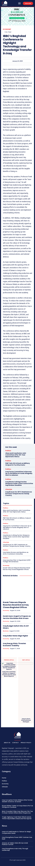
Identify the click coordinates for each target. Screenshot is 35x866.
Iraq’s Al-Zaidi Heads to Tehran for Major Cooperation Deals (16, 832)
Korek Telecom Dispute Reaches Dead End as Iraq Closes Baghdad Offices (16, 568)
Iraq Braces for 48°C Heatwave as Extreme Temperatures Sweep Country (18, 493)
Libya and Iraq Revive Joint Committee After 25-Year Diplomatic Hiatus (15, 455)
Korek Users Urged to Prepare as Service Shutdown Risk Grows (17, 617)
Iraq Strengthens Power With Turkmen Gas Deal (17, 838)
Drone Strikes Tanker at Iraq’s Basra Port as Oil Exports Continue (17, 806)
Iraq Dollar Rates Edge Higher (15, 636)
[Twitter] (22, 863)
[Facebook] (13, 863)
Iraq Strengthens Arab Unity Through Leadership (15, 849)
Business (6, 631)
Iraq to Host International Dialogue (26, 720)
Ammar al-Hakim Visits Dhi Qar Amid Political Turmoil (15, 844)
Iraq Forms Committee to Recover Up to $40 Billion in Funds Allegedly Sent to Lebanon (18, 473)
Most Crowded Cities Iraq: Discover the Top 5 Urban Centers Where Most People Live (17, 812)
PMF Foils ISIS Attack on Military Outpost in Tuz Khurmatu (17, 464)
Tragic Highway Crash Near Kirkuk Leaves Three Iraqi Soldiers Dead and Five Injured (16, 818)
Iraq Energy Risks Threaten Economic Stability (14, 644)
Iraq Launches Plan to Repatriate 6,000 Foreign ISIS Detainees (16, 561)
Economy (7, 29)
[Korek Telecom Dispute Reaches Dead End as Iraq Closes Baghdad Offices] (17, 589)
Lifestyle (8, 489)
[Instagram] (17, 863)
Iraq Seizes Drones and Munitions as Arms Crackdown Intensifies (15, 553)
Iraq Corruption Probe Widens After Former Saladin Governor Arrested (17, 801)
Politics (8, 450)
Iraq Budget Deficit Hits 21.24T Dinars (16, 627)
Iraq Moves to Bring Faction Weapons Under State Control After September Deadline (19, 483)
